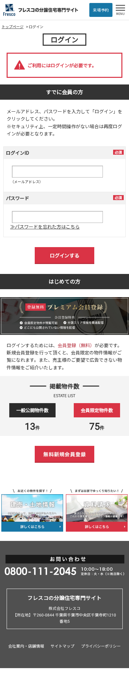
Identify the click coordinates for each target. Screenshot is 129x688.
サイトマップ (62, 646)
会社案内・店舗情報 (26, 646)
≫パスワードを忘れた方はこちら (45, 226)
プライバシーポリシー (101, 646)
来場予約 (101, 10)
